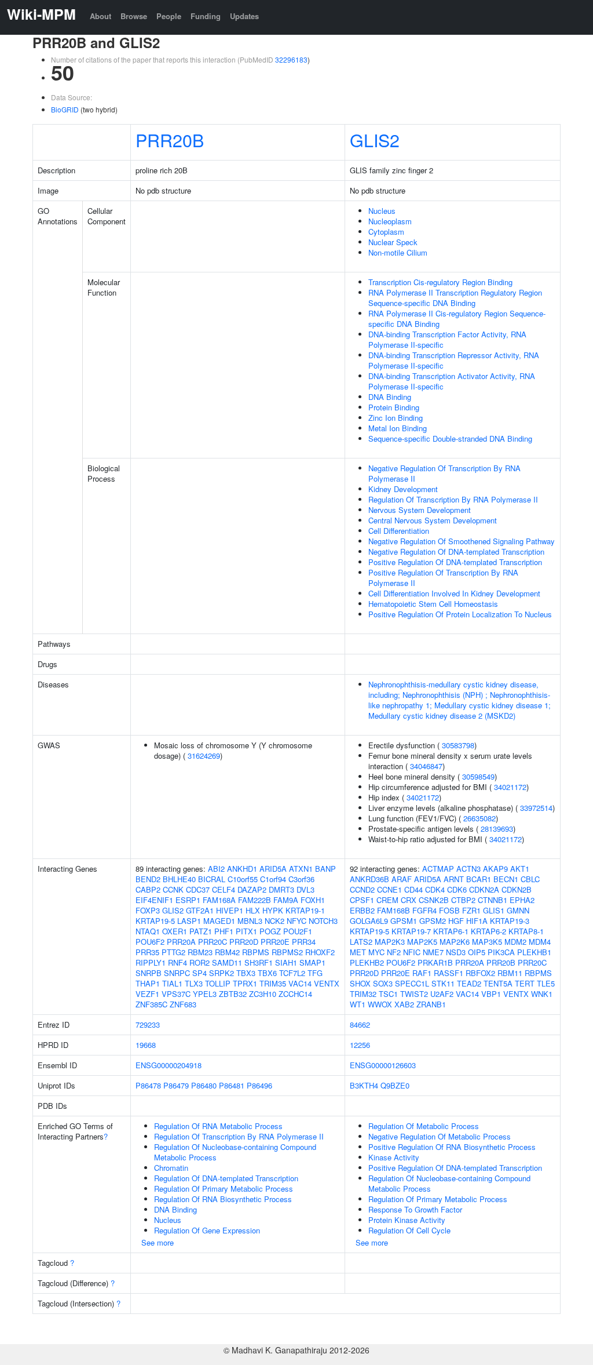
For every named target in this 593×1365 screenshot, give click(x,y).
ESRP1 (187, 899)
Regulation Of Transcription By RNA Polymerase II (453, 499)
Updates (244, 15)
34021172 (510, 786)
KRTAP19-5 (155, 920)
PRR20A (181, 941)
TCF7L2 (292, 972)
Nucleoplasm (390, 221)
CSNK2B (434, 899)
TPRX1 (245, 983)
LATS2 (361, 941)
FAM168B (393, 910)
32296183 (291, 59)
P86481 (231, 1085)
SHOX (360, 983)
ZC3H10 (262, 993)
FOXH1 (313, 899)
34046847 (426, 765)
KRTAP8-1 (526, 931)
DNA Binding (389, 396)
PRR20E (275, 941)
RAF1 (421, 972)
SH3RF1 (258, 962)
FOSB (449, 910)
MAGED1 (219, 920)
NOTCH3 (323, 920)
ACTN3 (468, 868)
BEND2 (148, 878)
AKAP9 (495, 868)
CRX (408, 899)
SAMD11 (227, 962)
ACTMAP (438, 868)
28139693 (497, 828)
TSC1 (388, 993)
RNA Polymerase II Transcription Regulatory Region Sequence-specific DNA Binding (455, 297)
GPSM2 (432, 920)
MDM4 (540, 941)
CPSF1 (362, 899)
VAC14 (300, 983)
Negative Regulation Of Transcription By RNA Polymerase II (444, 473)
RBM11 (509, 972)
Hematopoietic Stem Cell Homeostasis (433, 603)
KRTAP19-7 (411, 931)
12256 (360, 1044)
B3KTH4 (364, 1085)
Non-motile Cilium (397, 252)
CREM (387, 899)
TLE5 (546, 983)
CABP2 (148, 889)
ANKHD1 (242, 868)
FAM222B (254, 899)
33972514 (536, 807)
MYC (376, 952)
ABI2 (216, 868)
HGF (456, 920)
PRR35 (147, 952)
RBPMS (255, 952)
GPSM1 (403, 920)
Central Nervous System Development (432, 520)
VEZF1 (147, 993)
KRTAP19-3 (509, 920)
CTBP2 (463, 899)
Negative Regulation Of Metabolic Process (439, 1136)
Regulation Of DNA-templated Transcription (226, 1178)
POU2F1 (297, 931)
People (168, 15)
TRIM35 (272, 983)
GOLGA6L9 (369, 920)
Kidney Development (403, 488)
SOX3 (383, 983)
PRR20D (243, 941)
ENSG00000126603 (383, 1065)
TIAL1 (172, 983)
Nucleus (382, 210)
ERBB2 (362, 910)
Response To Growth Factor (415, 1209)
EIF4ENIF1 (154, 899)
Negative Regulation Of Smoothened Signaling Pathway (461, 541)
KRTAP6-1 (450, 931)
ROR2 (199, 962)
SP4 (199, 972)
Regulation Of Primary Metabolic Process (223, 1188)
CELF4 (223, 889)
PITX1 (246, 931)
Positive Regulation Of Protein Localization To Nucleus (460, 614)
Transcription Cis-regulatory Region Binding (440, 281)
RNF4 (177, 962)
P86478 (148, 1085)
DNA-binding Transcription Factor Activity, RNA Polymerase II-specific (447, 339)
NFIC (411, 952)
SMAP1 (312, 962)
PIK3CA (501, 952)
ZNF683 (183, 1004)
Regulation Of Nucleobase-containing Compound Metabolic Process (235, 1152)
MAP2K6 (455, 941)
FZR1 (471, 910)
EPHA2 (522, 899)
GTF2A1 (200, 910)
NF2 (394, 952)
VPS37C (176, 993)
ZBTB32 (233, 993)
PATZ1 (200, 931)
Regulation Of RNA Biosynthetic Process (223, 1198)
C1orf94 (273, 878)
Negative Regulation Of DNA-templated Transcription (456, 551)
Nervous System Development (419, 509)
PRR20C (212, 941)
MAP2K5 (422, 941)
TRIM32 (363, 993)
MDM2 (515, 941)
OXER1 (174, 931)
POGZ (270, 931)
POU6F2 (150, 941)
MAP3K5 (487, 941)
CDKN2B (517, 889)
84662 (360, 1024)
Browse (133, 15)
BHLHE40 (179, 878)
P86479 (176, 1085)
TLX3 (194, 983)
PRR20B (170, 139)
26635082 (479, 818)
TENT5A (498, 983)
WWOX (380, 1004)
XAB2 (404, 1004)
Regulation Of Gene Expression (207, 1230)
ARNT (454, 878)
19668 (146, 1044)
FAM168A (219, 899)
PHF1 (223, 931)
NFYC (296, 920)
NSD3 (456, 952)
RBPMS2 (287, 952)
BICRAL (211, 878)
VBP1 (491, 993)
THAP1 (148, 983)
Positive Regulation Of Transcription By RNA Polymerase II (443, 577)
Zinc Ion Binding (395, 417)
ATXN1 (301, 868)
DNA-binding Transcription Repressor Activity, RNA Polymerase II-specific (453, 360)
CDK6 (457, 889)
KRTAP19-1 (305, 910)
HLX (253, 910)
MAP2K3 (390, 941)
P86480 (204, 1085)
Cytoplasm (386, 231)
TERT (525, 983)
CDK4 (435, 889)
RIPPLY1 (151, 962)
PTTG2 (173, 952)
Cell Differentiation (398, 530)
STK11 (443, 983)
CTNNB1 (492, 899)
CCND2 (362, 889)
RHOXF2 (320, 952)
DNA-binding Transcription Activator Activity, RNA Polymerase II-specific (451, 381)
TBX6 (267, 972)
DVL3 (305, 889)
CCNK (173, 889)
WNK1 (541, 993)
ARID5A (273, 868)
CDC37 (198, 889)
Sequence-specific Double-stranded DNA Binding (450, 438)
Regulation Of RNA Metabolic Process (218, 1125)
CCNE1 (389, 889)
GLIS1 (493, 910)
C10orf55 (243, 878)
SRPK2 (221, 972)
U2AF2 (441, 993)
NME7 (433, 952)
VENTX (326, 983)
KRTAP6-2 (488, 931)
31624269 (204, 755)
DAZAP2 (251, 889)
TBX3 (245, 972)
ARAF (401, 878)
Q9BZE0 (394, 1085)
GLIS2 (375, 139)
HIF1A (477, 920)
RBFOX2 (480, 972)
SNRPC (177, 972)
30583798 (458, 745)
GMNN (518, 910)
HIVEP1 (229, 910)
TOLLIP (217, 983)
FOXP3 (148, 910)
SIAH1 (286, 962)
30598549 (478, 776)
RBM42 (227, 952)
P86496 (259, 1085)
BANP (325, 868)
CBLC (530, 878)
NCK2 (274, 920)
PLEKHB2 (367, 962)
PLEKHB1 (534, 952)
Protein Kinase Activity (406, 1219)
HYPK (272, 910)
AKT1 (519, 868)
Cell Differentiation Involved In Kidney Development (454, 593)
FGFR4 (424, 910)
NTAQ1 (148, 931)
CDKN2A (484, 889)
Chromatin (171, 1167)
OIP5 (476, 952)
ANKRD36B (369, 878)
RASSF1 (448, 972)
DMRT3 (281, 889)
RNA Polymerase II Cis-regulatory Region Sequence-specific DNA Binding (457, 318)
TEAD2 (469, 983)
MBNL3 (249, 920)
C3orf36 (301, 878)
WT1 (357, 1004)
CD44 (413, 889)
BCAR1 (478, 878)
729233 (148, 1024)
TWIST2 (414, 993)
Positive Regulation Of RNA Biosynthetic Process (452, 1146)
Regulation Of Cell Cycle (409, 1230)
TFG (315, 972)
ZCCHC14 (295, 993)
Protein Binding (393, 407)
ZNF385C (151, 1004)
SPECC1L (412, 983)
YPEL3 (205, 993)
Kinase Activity (393, 1157)
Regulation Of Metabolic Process (423, 1125)
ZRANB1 (431, 1004)
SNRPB (149, 972)
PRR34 (304, 941)
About (100, 15)
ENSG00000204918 (169, 1065)
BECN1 (505, 878)
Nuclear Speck (393, 241)
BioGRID (65, 109)
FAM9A (285, 899)
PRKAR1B (435, 962)
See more (157, 1242)
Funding (206, 15)
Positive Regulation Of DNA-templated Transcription (455, 561)
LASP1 (189, 920)
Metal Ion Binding (397, 428)
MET (358, 952)
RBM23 (200, 952)
